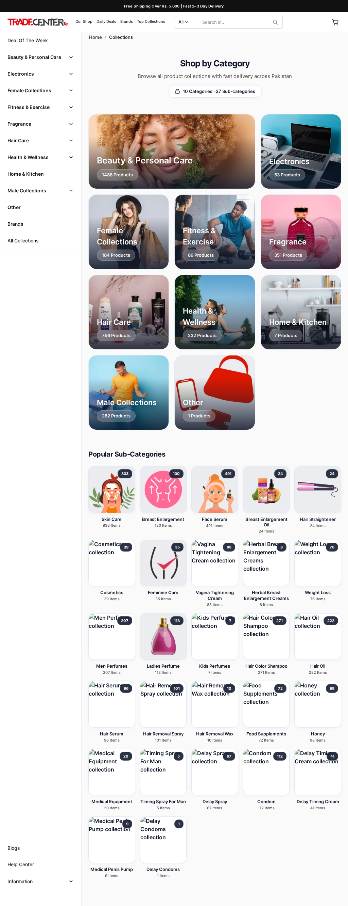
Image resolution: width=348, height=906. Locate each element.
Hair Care (18, 140)
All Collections (23, 240)
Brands (126, 21)
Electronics (20, 74)
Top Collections (151, 21)
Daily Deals (106, 21)
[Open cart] (335, 22)
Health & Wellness (28, 157)
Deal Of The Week (27, 40)
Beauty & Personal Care (34, 57)
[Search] (275, 22)
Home (95, 37)
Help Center (20, 864)
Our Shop (83, 21)
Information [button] (20, 881)
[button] (40, 57)
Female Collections (29, 90)
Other (14, 207)
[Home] (37, 22)
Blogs (13, 848)
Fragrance (19, 124)
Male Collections (26, 190)
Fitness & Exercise (28, 107)
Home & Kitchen (25, 174)
